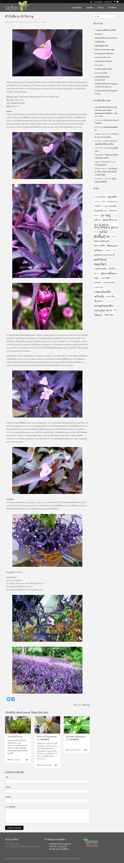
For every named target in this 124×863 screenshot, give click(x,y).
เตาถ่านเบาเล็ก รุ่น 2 (102, 57)
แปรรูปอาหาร (103, 310)
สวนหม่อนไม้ (98, 2)
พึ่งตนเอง (112, 245)
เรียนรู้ (100, 7)
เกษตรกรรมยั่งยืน (109, 282)
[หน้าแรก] (91, 1)
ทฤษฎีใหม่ (97, 206)
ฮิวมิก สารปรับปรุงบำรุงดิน (105, 49)
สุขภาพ (96, 273)
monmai (24, 22)
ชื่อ (6, 777)
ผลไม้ (103, 232)
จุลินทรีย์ (112, 196)
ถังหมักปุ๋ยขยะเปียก (102, 45)
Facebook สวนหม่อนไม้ (58, 846)
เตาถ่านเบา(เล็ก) (101, 73)
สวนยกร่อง (99, 34)
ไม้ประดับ (86, 705)
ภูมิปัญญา (98, 250)
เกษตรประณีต (98, 287)
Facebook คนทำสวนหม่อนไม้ (60, 844)
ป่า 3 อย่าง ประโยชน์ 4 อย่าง (106, 225)
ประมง (96, 215)
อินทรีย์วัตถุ (97, 282)
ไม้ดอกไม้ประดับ (36, 22)
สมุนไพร (100, 264)
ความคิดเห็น (10, 807)
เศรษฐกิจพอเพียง (104, 305)
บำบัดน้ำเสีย (112, 210)
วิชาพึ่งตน (112, 7)
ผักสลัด (114, 236)
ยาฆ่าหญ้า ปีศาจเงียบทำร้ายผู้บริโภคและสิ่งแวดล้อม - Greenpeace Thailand (105, 110)
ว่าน (114, 250)
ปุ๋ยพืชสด (97, 220)
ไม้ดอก (98, 315)
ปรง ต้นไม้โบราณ (15, 736)
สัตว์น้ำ (112, 268)
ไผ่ (115, 310)
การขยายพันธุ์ (99, 196)
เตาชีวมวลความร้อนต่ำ (103, 61)
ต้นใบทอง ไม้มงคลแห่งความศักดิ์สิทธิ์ (76, 738)
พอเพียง (90, 7)
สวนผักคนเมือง (100, 268)
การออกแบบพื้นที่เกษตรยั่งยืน (105, 30)
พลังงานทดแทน (101, 240)
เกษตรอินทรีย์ (102, 292)
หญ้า (96, 277)
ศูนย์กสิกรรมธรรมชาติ (104, 254)
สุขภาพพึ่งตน (108, 273)
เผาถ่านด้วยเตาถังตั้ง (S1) (104, 53)
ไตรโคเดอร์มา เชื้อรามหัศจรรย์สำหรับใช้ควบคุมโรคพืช (106, 171)
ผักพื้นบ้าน (102, 236)
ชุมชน (103, 201)
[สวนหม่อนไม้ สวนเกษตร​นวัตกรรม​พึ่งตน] (16, 2)
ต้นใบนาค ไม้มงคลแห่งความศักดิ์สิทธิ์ (47, 738)
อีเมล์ (7, 787)
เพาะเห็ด (110, 296)
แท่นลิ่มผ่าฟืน (100, 41)
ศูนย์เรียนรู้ (100, 259)
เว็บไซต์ (8, 797)
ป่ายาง (96, 232)
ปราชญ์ (105, 215)
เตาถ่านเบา (99, 65)
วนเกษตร (108, 250)
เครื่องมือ (99, 296)
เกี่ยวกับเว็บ (108, 2)
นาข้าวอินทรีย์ (109, 205)
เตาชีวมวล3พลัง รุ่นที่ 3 (103, 69)
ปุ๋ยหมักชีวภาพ (109, 219)
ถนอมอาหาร (112, 201)
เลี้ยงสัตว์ (98, 300)
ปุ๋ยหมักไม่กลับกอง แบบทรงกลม (106, 38)
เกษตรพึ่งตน (77, 7)
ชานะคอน (97, 201)
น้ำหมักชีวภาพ (100, 210)
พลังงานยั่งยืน (99, 245)
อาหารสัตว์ (106, 277)
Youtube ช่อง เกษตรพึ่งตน (58, 849)
